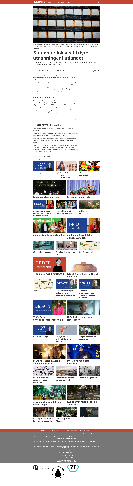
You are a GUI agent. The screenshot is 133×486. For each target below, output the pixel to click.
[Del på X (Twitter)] (96, 71)
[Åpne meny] (98, 2)
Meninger (59, 2)
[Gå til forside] (40, 2)
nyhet (35, 156)
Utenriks (65, 2)
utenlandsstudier (44, 156)
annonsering (87, 430)
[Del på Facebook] (94, 71)
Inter (70, 2)
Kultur (53, 2)
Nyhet (49, 2)
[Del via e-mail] (99, 71)
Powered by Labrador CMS (66, 483)
